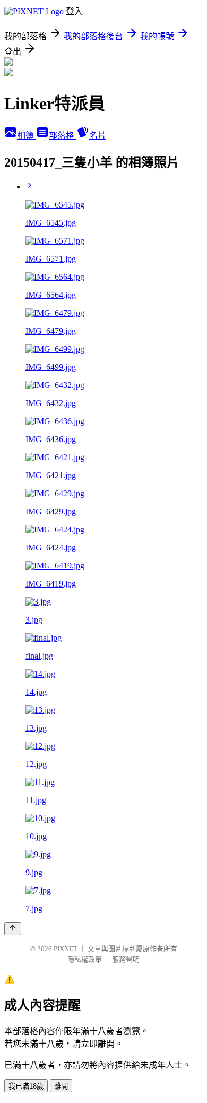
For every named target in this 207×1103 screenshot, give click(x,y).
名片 (97, 135)
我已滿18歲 (26, 1086)
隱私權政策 (84, 959)
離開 (61, 1086)
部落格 (62, 135)
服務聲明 (126, 959)
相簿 (26, 135)
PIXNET (65, 949)
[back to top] (12, 928)
